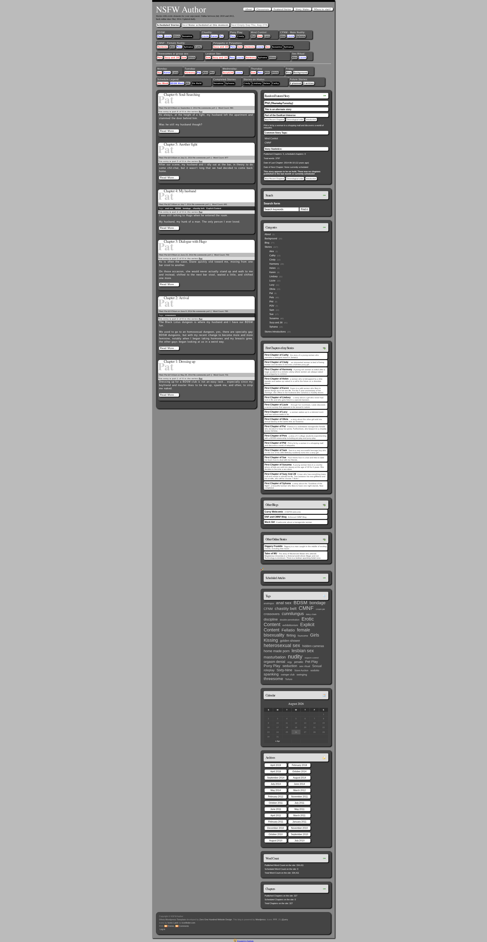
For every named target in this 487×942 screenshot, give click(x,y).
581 (231, 108)
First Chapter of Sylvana (278, 483)
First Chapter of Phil (275, 443)
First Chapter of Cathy (277, 355)
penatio (298, 661)
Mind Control (271, 138)
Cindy (240, 36)
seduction (289, 666)
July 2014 (276, 784)
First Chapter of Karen (277, 388)
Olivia (176, 36)
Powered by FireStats (245, 941)
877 (226, 158)
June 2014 (299, 784)
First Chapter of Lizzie (276, 404)
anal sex (169, 208)
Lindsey (257, 83)
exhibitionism (290, 625)
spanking (271, 674)
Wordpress (260, 919)
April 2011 (276, 815)
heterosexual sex (282, 645)
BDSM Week (177, 83)
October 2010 (276, 834)
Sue (268, 47)
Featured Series (282, 9)
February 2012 (275, 796)
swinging (302, 674)
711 (226, 375)
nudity (295, 656)
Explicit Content (213, 208)
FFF (275, 919)
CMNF (268, 142)
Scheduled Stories (168, 25)
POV (267, 72)
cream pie (320, 609)
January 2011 (299, 821)
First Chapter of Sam (276, 450)
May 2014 (276, 790)
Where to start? (322, 9)
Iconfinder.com (188, 923)
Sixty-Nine (284, 670)
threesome (273, 678)
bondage (187, 208)
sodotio (314, 670)
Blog (288, 72)
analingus (269, 603)
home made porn (277, 651)
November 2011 (299, 796)
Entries (171, 926)
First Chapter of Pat (275, 426)
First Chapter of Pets (276, 435)
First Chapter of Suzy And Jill (280, 474)
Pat (221, 36)
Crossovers (263, 9)
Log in (162, 929)
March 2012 (299, 790)
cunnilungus (293, 613)
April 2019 (275, 765)
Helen (266, 83)
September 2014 (275, 777)
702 (227, 255)
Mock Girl (270, 522)
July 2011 (299, 803)
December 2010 (275, 828)
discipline (271, 619)
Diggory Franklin (273, 546)
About (248, 9)
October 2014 (299, 771)
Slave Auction (301, 670)
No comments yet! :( (207, 108)
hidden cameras (313, 646)
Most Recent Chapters (274, 120)
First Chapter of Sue (275, 457)
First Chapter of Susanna (278, 464)
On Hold (197, 83)
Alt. (188, 83)
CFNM (268, 608)
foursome (303, 635)
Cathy (198, 47)
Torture (288, 679)
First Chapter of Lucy (276, 412)
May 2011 (299, 809)
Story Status (302, 9)
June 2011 (275, 809)
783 (226, 311)
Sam (259, 36)
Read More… (168, 131)
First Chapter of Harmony (278, 369)
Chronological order (295, 120)
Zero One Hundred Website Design (215, 919)
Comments (184, 926)
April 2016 (275, 771)
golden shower (290, 640)
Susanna (187, 36)
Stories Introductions (275, 331)
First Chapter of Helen (276, 378)
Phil (253, 36)
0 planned (296, 83)
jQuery (285, 919)
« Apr (277, 741)
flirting (291, 635)
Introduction (311, 120)
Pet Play (311, 662)
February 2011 (275, 821)
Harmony (162, 47)
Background (300, 72)
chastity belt (198, 208)
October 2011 (276, 803)
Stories (268, 247)
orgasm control (311, 658)
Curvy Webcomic (274, 511)
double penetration (289, 619)
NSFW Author (181, 9)
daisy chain (311, 614)
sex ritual (304, 666)
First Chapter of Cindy (276, 362)
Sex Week (162, 83)
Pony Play (272, 666)
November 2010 (299, 828)
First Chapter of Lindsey (278, 397)
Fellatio (288, 630)
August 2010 (275, 840)
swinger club (287, 674)
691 (225, 204)
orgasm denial (274, 662)
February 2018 (299, 765)
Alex (282, 36)
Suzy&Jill (228, 72)
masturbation (275, 657)
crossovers (170, 315)
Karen (214, 36)
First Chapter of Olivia (276, 419)
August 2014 (299, 777)
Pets (159, 36)
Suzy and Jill (220, 47)
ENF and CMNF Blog (275, 517)
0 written (308, 83)
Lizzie (167, 36)
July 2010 (299, 840)
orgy (289, 662)
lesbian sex (303, 650)
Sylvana (300, 36)
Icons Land (173, 923)
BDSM (178, 208)
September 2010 (299, 834)
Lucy (267, 36)
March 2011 (299, 815)
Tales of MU (271, 553)
